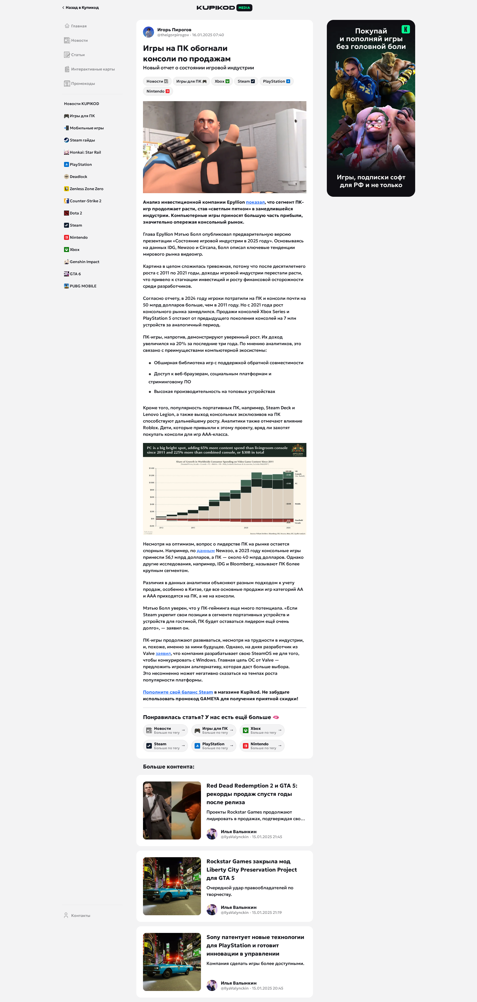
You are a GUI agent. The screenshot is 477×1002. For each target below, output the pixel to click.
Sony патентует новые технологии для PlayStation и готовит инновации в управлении (255, 945)
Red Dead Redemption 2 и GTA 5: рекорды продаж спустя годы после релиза (251, 794)
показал (255, 202)
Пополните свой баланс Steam (178, 692)
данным (206, 550)
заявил (163, 653)
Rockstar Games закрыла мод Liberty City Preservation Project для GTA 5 (251, 870)
